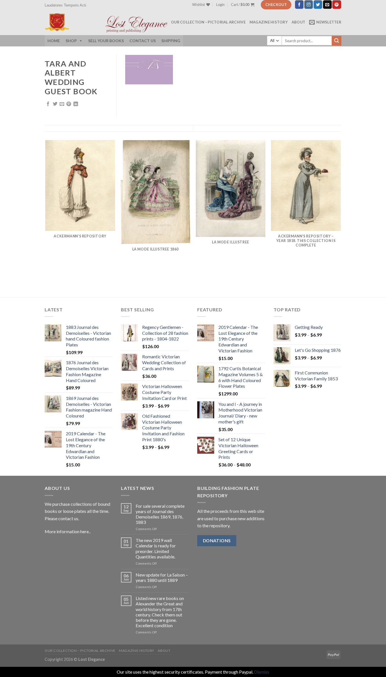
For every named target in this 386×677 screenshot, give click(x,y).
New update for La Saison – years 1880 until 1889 (162, 577)
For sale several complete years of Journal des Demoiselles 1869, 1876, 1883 (160, 514)
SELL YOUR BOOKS (106, 40)
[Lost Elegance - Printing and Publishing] (68, 22)
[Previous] (46, 218)
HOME (53, 40)
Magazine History (269, 22)
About (298, 22)
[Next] (340, 218)
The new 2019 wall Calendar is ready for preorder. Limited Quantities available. (156, 548)
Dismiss (261, 671)
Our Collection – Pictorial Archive (208, 22)
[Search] (336, 41)
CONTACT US (142, 40)
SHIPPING (170, 40)
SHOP (71, 40)
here (84, 531)
